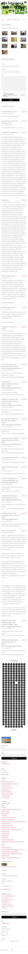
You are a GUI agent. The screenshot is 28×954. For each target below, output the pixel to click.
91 (3, 687)
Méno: (3, 64)
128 (6, 696)
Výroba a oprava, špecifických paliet (10, 857)
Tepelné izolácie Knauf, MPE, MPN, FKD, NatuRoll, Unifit (11, 854)
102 (9, 689)
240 (17, 724)
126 (24, 694)
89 (21, 685)
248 (17, 726)
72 (24, 680)
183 (9, 710)
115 (19, 692)
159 (17, 703)
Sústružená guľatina (6, 792)
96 (16, 687)
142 (19, 699)
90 (24, 685)
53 (21, 675)
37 (3, 673)
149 (14, 701)
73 (3, 682)
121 (11, 694)
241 (19, 724)
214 (19, 717)
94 (11, 687)
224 (22, 719)
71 (21, 680)
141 (17, 699)
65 (6, 680)
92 (6, 687)
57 (8, 678)
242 (22, 724)
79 (19, 682)
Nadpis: (4, 69)
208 (3, 717)
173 (6, 708)
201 (9, 715)
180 (24, 708)
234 (24, 722)
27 (24, 669)
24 (16, 669)
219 (9, 719)
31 (11, 671)
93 (8, 687)
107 (22, 689)
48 (8, 675)
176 (14, 708)
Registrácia (4, 761)
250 (22, 726)
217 (3, 719)
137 (6, 699)
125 (22, 694)
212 (14, 717)
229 (11, 722)
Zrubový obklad (5, 798)
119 (6, 694)
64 (3, 680)
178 (19, 708)
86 (14, 685)
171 (24, 705)
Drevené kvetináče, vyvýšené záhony (10, 809)
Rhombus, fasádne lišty (7, 839)
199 (3, 715)
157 (11, 703)
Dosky (3, 779)
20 (6, 669)
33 (16, 671)
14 (14, 666)
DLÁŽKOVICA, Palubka (7, 782)
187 (19, 710)
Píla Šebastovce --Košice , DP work (14, 5)
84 (8, 685)
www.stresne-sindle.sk (7, 906)
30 (8, 671)
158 (14, 703)
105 (17, 689)
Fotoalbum (8, 19)
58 (11, 678)
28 (3, 671)
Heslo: (3, 753)
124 (19, 694)
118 (3, 694)
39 (8, 673)
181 (3, 710)
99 (24, 687)
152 (22, 701)
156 (9, 703)
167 (14, 705)
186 (17, 710)
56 (6, 678)
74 (6, 682)
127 (3, 696)
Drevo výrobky (5, 811)
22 (11, 669)
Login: (3, 747)
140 (14, 699)
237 (9, 724)
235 (3, 724)
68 (14, 680)
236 (6, 724)
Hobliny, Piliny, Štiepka (7, 819)
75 (8, 682)
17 (21, 666)
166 (11, 705)
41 (14, 673)
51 (16, 675)
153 (24, 701)
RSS (12, 950)
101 (6, 689)
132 (17, 696)
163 (3, 705)
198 (24, 712)
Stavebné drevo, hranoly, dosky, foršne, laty (12, 841)
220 (11, 719)
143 (22, 699)
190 (3, 712)
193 (11, 712)
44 (21, 673)
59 (14, 678)
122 (14, 694)
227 (6, 722)
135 (24, 696)
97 (19, 687)
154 (3, 703)
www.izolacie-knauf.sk (7, 900)
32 (14, 671)
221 (14, 719)
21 (8, 669)
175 (11, 708)
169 (19, 705)
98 (21, 687)
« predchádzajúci (14, 660)
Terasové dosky (5, 796)
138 (9, 699)
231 (17, 722)
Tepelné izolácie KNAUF (7, 794)
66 (8, 680)
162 (24, 703)
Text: (3, 75)
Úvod (2, 19)
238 (11, 724)
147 (9, 701)
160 (19, 703)
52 (19, 675)
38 (6, 673)
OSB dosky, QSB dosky (7, 825)
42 (16, 673)
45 (24, 673)
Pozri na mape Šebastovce (8, 896)
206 (22, 715)
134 (22, 696)
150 (17, 701)
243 (24, 724)
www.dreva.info (5, 902)
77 (14, 682)
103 (11, 689)
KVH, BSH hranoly (6, 786)
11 (6, 666)
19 (3, 669)
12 (8, 666)
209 (6, 717)
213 (17, 717)
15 (16, 666)
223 (19, 719)
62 (21, 678)
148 (11, 701)
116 (22, 692)
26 (21, 669)
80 (21, 682)
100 (3, 689)
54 (24, 675)
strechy (3, 843)
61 (19, 678)
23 (14, 669)
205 (19, 715)
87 (16, 685)
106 (19, 689)
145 (3, 701)
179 (22, 708)
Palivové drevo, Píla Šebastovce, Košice (11, 829)
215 (22, 717)
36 (24, 671)
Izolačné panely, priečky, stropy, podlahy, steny (13, 821)
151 (19, 701)
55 (3, 678)
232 (19, 722)
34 (19, 671)
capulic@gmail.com (6, 889)
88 (19, 685)
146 (6, 701)
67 (11, 680)
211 (11, 717)
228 (9, 722)
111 (9, 692)
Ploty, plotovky (5, 833)
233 (22, 722)
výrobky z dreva (16, 19)
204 (17, 715)
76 (11, 682)
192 (9, 712)
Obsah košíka (4, 774)
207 (24, 715)
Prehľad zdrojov (5, 923)
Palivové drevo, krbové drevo (9, 827)
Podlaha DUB (4, 837)
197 (22, 712)
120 (9, 694)
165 (9, 705)
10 (3, 666)
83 (6, 685)
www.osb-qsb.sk (5, 898)
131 (14, 696)
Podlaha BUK (4, 835)
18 (24, 666)
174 (9, 708)
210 (9, 717)
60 (16, 678)
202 (11, 715)
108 (24, 689)
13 (11, 666)
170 (22, 705)
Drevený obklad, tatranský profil (9, 784)
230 (14, 722)
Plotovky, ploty (5, 790)
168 (17, 705)
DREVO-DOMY (5, 813)
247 (14, 726)
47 (6, 675)
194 (14, 712)
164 (6, 705)
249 (19, 726)
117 (24, 692)
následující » (14, 730)
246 (11, 726)
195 (17, 712)
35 (21, 671)
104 (14, 689)
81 (24, 682)
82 (3, 685)
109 (3, 692)
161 (22, 703)
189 (24, 710)
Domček (3, 807)
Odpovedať (24, 111)
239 (14, 724)
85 (11, 685)
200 (6, 715)
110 (6, 692)
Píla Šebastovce (5, 831)
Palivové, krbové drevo (7, 788)
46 (3, 675)
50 (14, 675)
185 (14, 710)
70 (19, 680)
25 (19, 669)
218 (6, 719)
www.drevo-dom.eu (6, 904)
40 (11, 673)
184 (11, 710)
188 (22, 710)
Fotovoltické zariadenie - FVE (8, 817)
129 (9, 696)
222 (17, 719)
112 (11, 692)
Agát (2, 805)
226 (3, 722)
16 (19, 666)
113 (14, 692)
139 (11, 699)
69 (16, 680)
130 (11, 696)
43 (19, 673)
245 (9, 726)
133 (19, 696)
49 (11, 675)
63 (24, 678)
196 (19, 712)
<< (3, 941)
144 (24, 699)
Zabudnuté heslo (5, 763)
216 (24, 717)
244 (6, 726)
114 (17, 692)
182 (6, 710)
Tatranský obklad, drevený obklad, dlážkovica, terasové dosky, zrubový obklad (13, 850)
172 (3, 708)
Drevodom (4, 815)
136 (3, 699)
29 (6, 671)
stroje (2, 845)
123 (17, 694)
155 (6, 703)
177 (17, 708)
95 (14, 687)
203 (14, 715)
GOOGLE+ (4, 908)
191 (6, 712)
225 (24, 719)
